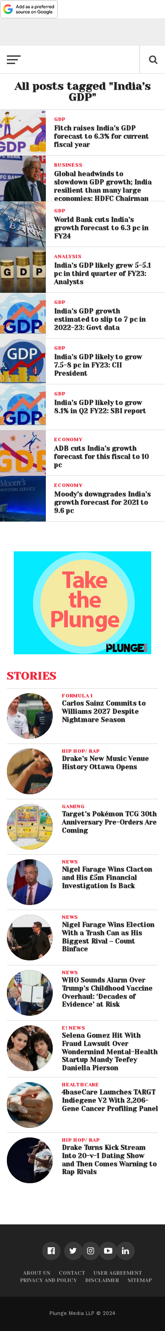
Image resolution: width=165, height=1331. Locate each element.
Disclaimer (102, 1280)
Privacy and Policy (48, 1280)
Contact (72, 1273)
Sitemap (139, 1280)
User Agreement (118, 1273)
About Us (36, 1273)
